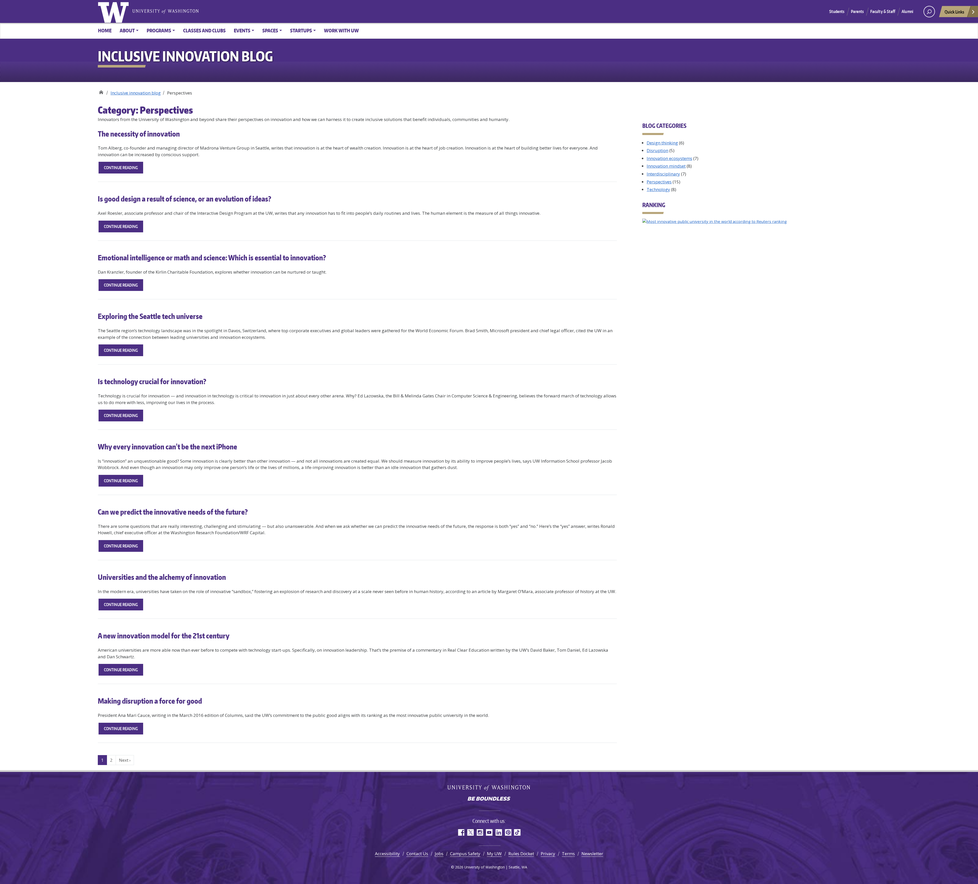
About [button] (127, 30)
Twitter (470, 832)
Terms (568, 853)
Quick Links (954, 12)
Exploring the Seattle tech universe (150, 316)
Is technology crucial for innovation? (152, 381)
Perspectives (659, 182)
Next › (125, 760)
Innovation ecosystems (669, 158)
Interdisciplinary (663, 174)
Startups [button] (301, 30)
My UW (494, 853)
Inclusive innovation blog (136, 93)
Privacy (548, 853)
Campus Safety (465, 853)
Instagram (479, 832)
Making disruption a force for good (150, 700)
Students (836, 11)
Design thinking (662, 143)
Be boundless (489, 799)
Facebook (460, 832)
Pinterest (508, 832)
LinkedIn (498, 832)
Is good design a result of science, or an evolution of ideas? (184, 198)
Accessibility (387, 853)
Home (105, 30)
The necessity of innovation (139, 133)
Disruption (657, 150)
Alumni (907, 11)
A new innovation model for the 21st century (163, 635)
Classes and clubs (204, 30)
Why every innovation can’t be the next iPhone (167, 446)
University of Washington (114, 11)
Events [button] (242, 30)
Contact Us (417, 853)
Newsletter (592, 853)
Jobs (439, 853)
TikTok (517, 832)
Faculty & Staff (882, 11)
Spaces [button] (270, 30)
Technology (658, 189)
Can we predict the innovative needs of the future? (173, 511)
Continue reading (123, 169)
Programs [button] (159, 30)
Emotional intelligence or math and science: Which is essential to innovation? (212, 257)
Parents (857, 11)
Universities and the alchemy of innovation (162, 577)
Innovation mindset (666, 166)
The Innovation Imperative (101, 91)
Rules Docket (521, 853)
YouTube (489, 832)
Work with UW (341, 30)
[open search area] (929, 11)
